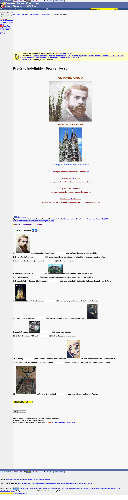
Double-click (26, 60)
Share (24, 217)
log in (23, 224)
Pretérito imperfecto (79, 56)
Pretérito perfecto (27, 57)
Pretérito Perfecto (72, 57)
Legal (66, 488)
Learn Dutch (70, 483)
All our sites (59, 472)
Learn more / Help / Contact (38, 488)
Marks (33, 9)
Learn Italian (61, 483)
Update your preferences (83, 488)
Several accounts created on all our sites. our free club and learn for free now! (6, 25)
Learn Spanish (18, 14)
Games (50, 472)
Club (48, 9)
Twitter (18, 217)
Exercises (19, 9)
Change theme (65, 53)
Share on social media (20, 493)
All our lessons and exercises (63, 422)
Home (1, 32)
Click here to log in (6, 15)
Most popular (28, 479)
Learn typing (88, 483)
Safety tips (60, 488)
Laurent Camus (24, 488)
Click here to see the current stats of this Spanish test (33, 221)
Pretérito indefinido (40, 56)
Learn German (41, 483)
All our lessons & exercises (42, 479)
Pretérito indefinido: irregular (59, 56)
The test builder (69, 219)
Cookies (72, 488)
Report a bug (3, 33)
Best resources (18, 479)
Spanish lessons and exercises (38, 14)
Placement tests (6, 9)
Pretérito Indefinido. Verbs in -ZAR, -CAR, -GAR (106, 56)
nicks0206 (55, 219)
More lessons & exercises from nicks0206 (92, 219)
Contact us (9, 479)
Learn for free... (6, 472)
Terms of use (52, 488)
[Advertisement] (70, 33)
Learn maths (79, 483)
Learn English (22, 483)
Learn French (32, 483)
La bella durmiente (42, 57)
